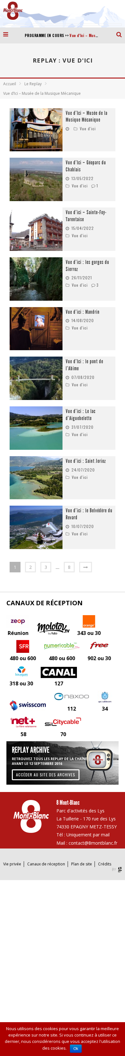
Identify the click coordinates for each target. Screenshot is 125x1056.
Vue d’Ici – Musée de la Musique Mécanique (86, 117)
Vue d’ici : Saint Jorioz (86, 461)
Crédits (104, 864)
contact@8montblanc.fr (93, 843)
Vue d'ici (88, 128)
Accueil (9, 84)
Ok (75, 1048)
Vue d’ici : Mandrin (83, 312)
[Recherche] (120, 34)
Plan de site (81, 864)
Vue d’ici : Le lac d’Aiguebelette (81, 415)
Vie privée (12, 864)
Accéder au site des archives (45, 774)
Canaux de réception (46, 864)
